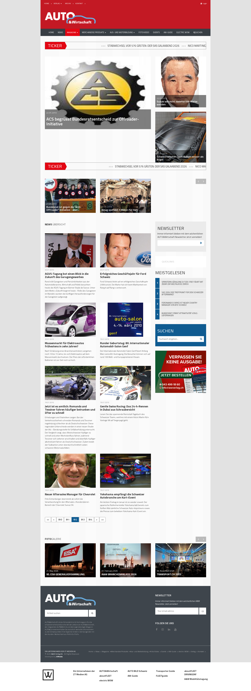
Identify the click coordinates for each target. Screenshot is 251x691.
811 (67, 519)
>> (102, 519)
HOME (47, 3)
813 (83, 519)
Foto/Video (155, 651)
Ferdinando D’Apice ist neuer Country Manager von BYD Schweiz (179, 303)
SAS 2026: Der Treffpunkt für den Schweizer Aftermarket (182, 293)
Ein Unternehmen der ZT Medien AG (84, 672)
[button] (72, 32)
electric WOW (184, 651)
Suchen (198, 32)
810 (60, 519)
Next (203, 181)
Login (205, 3)
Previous (198, 181)
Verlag (194, 651)
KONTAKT (79, 3)
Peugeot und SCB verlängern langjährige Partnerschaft (170, 46)
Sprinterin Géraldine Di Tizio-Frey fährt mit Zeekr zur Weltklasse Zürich (182, 283)
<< (48, 519)
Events (164, 651)
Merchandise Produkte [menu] (120, 651)
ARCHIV (68, 3)
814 (90, 519)
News (98, 651)
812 (75, 519)
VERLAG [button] (57, 3)
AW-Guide (173, 651)
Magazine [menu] (106, 651)
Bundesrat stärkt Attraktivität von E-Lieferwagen (180, 314)
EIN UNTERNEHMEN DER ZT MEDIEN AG (60, 651)
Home (92, 651)
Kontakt (202, 651)
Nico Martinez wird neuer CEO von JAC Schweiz (91, 46)
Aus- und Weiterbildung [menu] (139, 651)
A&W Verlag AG (57, 654)
